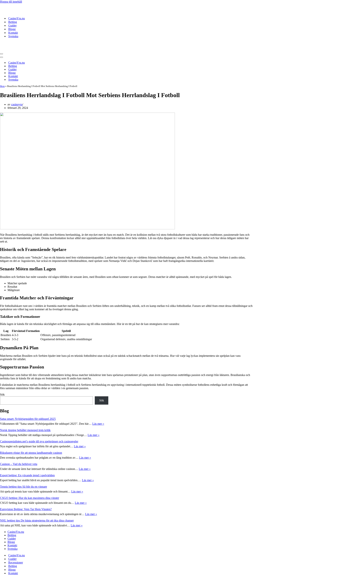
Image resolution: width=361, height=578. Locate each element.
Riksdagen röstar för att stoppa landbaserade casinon (31, 452)
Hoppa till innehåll (11, 1)
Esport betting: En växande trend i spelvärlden (27, 475)
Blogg (12, 29)
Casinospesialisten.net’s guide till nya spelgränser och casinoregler (39, 441)
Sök (2, 394)
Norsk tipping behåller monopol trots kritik (25, 430)
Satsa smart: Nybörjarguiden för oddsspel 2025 (28, 418)
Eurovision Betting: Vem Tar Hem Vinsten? (26, 509)
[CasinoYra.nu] (28, 11)
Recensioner (15, 562)
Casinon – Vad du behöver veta (18, 464)
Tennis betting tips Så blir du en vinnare (23, 486)
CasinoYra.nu (16, 18)
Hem (2, 86)
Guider (12, 25)
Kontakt (13, 32)
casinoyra (16, 104)
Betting (12, 22)
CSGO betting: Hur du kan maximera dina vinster (29, 497)
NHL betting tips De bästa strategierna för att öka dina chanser (37, 520)
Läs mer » (98, 423)
